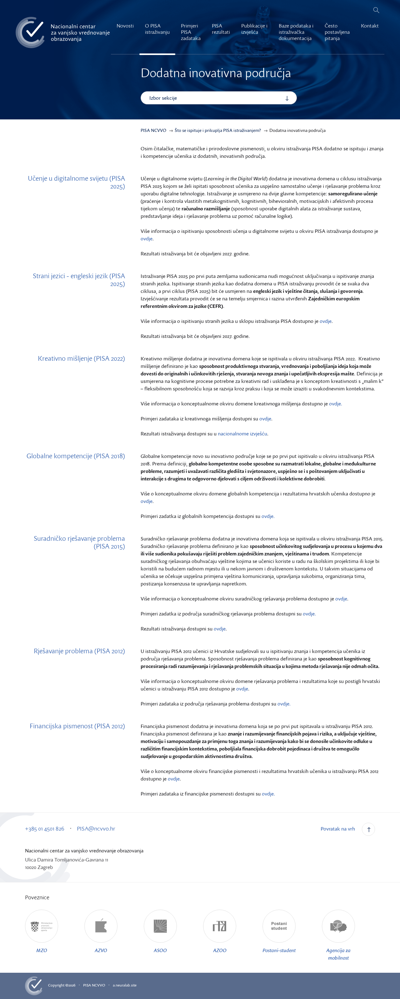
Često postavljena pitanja (337, 32)
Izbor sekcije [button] (163, 97)
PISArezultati (221, 28)
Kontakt (370, 25)
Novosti (125, 25)
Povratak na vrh (338, 828)
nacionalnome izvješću (242, 433)
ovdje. (335, 403)
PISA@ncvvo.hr (96, 828)
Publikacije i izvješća (254, 28)
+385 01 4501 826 (44, 828)
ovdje (146, 238)
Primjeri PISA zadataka (191, 32)
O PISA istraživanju (157, 28)
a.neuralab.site (125, 985)
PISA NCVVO (94, 985)
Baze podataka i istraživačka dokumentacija (296, 32)
